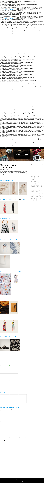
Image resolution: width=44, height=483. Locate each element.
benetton (38, 176)
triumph (37, 198)
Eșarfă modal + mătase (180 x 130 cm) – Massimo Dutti (9, 239)
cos (31, 179)
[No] (42, 480)
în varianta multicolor (18, 317)
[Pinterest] (41, 147)
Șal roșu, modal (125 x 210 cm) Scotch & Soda (7, 199)
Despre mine (5, 147)
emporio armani (33, 181)
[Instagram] (42, 147)
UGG (40, 198)
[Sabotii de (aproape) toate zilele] (4, 442)
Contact (9, 147)
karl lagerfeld (37, 184)
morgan (36, 189)
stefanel (37, 196)
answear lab (36, 174)
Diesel (37, 179)
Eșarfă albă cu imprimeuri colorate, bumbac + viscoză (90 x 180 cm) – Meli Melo (13, 271)
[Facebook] (39, 147)
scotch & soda (33, 196)
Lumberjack (38, 186)
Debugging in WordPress (9, 9)
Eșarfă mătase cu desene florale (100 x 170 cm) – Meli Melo (9, 407)
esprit (37, 181)
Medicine (32, 189)
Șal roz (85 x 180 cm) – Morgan (5, 317)
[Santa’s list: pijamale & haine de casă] (14, 442)
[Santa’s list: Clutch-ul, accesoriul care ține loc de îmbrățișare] (24, 442)
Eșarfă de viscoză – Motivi (4, 298)
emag (40, 179)
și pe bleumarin (23, 199)
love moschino (33, 186)
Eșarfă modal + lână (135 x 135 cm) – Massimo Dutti (8, 336)
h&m (34, 184)
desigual (34, 179)
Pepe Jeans (35, 191)
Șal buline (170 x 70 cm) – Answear (5, 218)
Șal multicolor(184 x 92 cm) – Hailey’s (6, 363)
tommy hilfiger (33, 198)
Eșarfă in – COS (2, 392)
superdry (41, 196)
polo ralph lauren (39, 193)
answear (32, 174)
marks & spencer (33, 188)
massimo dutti (39, 188)
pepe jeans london (33, 193)
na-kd (39, 189)
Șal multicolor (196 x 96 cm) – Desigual (6, 377)
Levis (41, 184)
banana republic (33, 176)
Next (41, 189)
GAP (31, 184)
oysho (32, 191)
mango (42, 186)
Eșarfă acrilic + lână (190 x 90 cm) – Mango (7, 180)
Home (2, 147)
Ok (22, 481)
